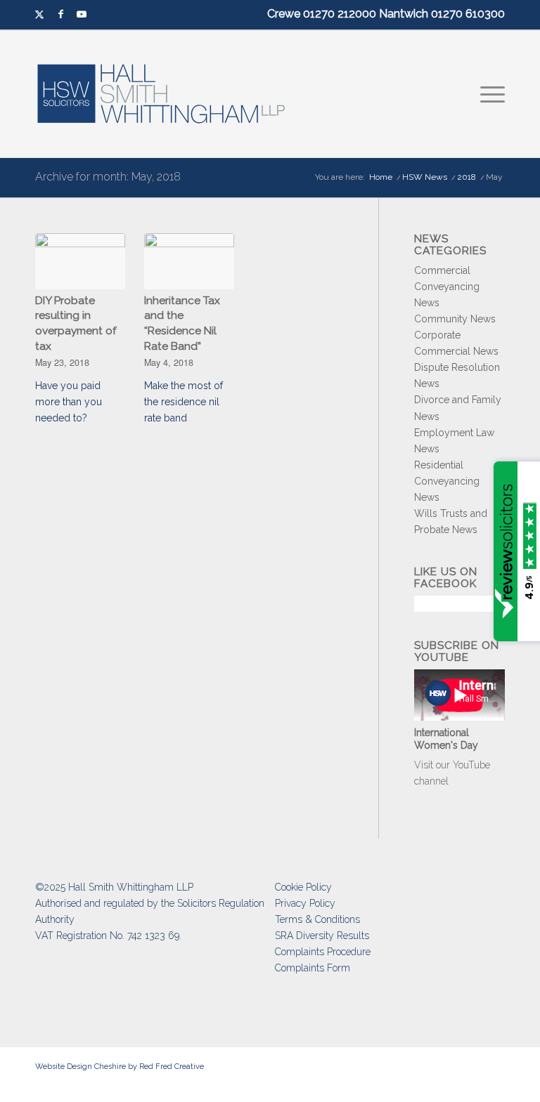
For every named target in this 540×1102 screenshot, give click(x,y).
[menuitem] (489, 94)
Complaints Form (312, 967)
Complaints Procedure (323, 951)
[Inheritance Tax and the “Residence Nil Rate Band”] (189, 261)
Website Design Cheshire (80, 1066)
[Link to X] (39, 14)
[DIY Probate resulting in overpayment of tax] (80, 261)
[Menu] (489, 94)
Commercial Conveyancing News (447, 286)
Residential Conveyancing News (447, 481)
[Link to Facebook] (60, 14)
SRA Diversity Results (322, 935)
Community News (455, 318)
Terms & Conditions (317, 919)
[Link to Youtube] (81, 14)
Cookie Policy (303, 887)
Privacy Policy (305, 903)
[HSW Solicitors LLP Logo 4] (169, 94)
